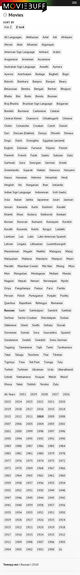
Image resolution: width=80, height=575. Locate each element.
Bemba (25, 89)
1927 (29, 520)
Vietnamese (23, 377)
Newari (35, 281)
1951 (29, 490)
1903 (18, 549)
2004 (40, 424)
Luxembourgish (56, 244)
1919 (51, 527)
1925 (51, 520)
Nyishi (64, 281)
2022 (40, 402)
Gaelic (45, 155)
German (50, 163)
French (22, 155)
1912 (62, 534)
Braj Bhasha (11, 103)
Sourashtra (50, 332)
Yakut (19, 384)
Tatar (7, 355)
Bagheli (53, 74)
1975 (29, 461)
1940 (18, 505)
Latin (30, 236)
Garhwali (9, 163)
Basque (50, 81)
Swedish (40, 340)
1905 (62, 542)
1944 (40, 498)
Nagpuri (9, 281)
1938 (40, 505)
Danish (63, 126)
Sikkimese (10, 325)
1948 (62, 490)
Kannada (22, 207)
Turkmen (22, 369)
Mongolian (20, 273)
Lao (21, 236)
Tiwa (22, 362)
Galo (70, 155)
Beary (62, 81)
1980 (40, 453)
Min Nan (47, 266)
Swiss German (58, 340)
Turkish (8, 369)
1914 (40, 534)
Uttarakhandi (65, 369)
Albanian (32, 44)
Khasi (20, 214)
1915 (29, 534)
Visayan (39, 377)
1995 (7, 438)
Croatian (38, 126)
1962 (40, 475)
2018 (18, 409)
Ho (20, 185)
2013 (7, 416)
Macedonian (11, 251)
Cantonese (39, 111)
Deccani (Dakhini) (24, 133)
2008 (62, 416)
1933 (29, 512)
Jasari (56, 199)
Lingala (21, 244)
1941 (7, 505)
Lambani (9, 236)
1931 (51, 512)
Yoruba (44, 384)
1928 (18, 520)
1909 (18, 542)
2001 (7, 431)
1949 (51, 490)
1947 (7, 498)
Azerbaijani (24, 74)
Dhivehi (55, 133)
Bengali (38, 89)
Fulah (34, 155)
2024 (18, 402)
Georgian (35, 163)
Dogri (7, 140)
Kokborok (46, 214)
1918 (62, 527)
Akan (20, 44)
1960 (62, 475)
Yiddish (31, 384)
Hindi (64, 177)
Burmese (23, 111)
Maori (69, 259)
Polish (21, 295)
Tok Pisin (34, 362)
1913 (51, 534)
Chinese (67, 118)
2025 (7, 402)
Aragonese (11, 59)
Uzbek (8, 377)
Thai (45, 355)
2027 (55, 394)
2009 (51, 416)
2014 (62, 409)
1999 (29, 431)
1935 (7, 512)
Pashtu (61, 288)
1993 (29, 438)
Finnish (63, 148)
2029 (33, 394)
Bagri (66, 74)
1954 (62, 483)
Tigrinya (9, 362)
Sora (36, 332)
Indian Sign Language (17, 192)
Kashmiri (47, 207)
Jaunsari (68, 199)
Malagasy (55, 251)
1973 (51, 461)
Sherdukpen (48, 318)
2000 (18, 431)
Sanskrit (52, 310)
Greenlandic (11, 170)
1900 (51, 549)
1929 (7, 520)
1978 (62, 453)
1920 (40, 527)
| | (21, 564)
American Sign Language (19, 52)
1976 (18, 461)
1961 (51, 475)
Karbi (35, 207)
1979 (51, 453)
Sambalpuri (36, 310)
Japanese (43, 199)
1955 (51, 483)
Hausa (8, 177)
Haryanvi (69, 170)
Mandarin (41, 259)
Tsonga (48, 362)
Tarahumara (64, 347)
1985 (51, 446)
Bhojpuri (66, 89)
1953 (7, 490)
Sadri (22, 310)
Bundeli (9, 111)
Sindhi (35, 325)
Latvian (8, 244)
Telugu (19, 355)
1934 (18, 512)
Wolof (64, 377)
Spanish (65, 332)
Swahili (26, 340)
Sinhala (48, 325)
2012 (18, 416)
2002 (62, 424)
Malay (69, 251)
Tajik (39, 347)
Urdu (51, 369)
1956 (40, 483)
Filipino (50, 148)
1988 (18, 446)
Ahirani (8, 44)
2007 (7, 424)
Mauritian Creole (28, 266)
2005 (29, 424)
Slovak (61, 325)
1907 (40, 542)
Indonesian (41, 192)
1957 (29, 483)
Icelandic (57, 185)
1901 (40, 549)
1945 (29, 498)
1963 (29, 475)
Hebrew (36, 177)
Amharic (44, 52)
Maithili (41, 251)
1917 (7, 534)
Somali (25, 332)
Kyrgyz (47, 229)
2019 (7, 409)
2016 (40, 409)
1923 (7, 527)
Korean (8, 222)
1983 (7, 453)
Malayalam (11, 259)
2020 (62, 402)
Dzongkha (32, 140)
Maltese (27, 259)
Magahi (27, 251)
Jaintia (29, 199)
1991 (51, 438)
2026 (66, 394)
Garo (22, 163)
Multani (53, 273)
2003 (51, 424)
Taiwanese (25, 347)
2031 (22, 394)
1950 (40, 490)
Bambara (22, 81)
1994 (18, 438)
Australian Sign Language (19, 67)
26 (60, 549)
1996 (62, 431)
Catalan (54, 111)
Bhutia (8, 96)
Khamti (8, 214)
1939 (29, 505)
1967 (51, 468)
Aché (46, 37)
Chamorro (32, 118)
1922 (18, 527)
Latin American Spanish (52, 236)
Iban (45, 185)
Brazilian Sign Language (37, 103)
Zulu (55, 384)
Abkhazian (32, 37)
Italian (18, 199)
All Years (9, 394)
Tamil (49, 347)
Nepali (22, 281)
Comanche (22, 126)
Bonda (39, 96)
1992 (40, 438)
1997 (51, 431)
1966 (62, 468)
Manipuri (57, 259)
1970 (18, 468)
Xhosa (8, 384)
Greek (62, 163)
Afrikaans (66, 37)
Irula (7, 199)
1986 (40, 446)
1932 (40, 512)
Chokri (8, 126)
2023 (29, 402)
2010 (40, 416)
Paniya (38, 288)
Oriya (7, 288)
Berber (52, 89)
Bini (18, 96)
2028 (44, 394)
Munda (67, 273)
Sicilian (64, 318)
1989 (7, 446)
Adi (55, 37)
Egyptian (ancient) (53, 140)
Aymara (57, 67)
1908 (29, 542)
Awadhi (44, 67)
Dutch (18, 140)
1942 (62, 498)
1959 (7, 483)
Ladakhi (60, 229)
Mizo (71, 266)
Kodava (32, 214)
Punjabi (51, 295)
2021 (51, 402)
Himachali (51, 177)
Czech (51, 126)
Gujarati (28, 170)
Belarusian (10, 89)
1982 (18, 453)
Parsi (50, 288)
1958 (18, 483)
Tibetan (57, 355)
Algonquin (48, 44)
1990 (62, 438)
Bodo (28, 96)
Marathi (8, 266)
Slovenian (10, 332)
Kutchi (35, 229)
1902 (29, 549)
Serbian (9, 318)
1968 (40, 468)
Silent (24, 325)
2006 (18, 424)
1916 (18, 534)
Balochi (8, 81)
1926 (40, 520)
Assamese (44, 59)
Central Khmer (13, 118)
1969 (29, 468)
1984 (62, 446)
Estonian (22, 148)
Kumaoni (37, 222)
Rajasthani (25, 303)
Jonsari (8, 207)
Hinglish (9, 185)
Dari (6, 133)
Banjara (37, 81)
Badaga (40, 74)
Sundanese (11, 340)
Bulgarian (62, 103)
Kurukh (8, 229)
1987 (29, 446)
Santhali (66, 310)
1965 (7, 475)
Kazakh (61, 207)
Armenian (27, 59)
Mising (60, 266)
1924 (62, 520)
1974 (40, 461)
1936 (62, 505)
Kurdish (67, 222)
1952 (18, 490)
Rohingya (41, 303)
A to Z (8, 27)
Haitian (41, 170)
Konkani (61, 214)
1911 (7, 542)
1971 (7, 468)
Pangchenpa (22, 288)
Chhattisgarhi (50, 118)
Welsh (52, 377)
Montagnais (38, 273)
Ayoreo (8, 74)
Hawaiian (21, 177)
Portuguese (36, 295)
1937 (51, 505)
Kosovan (22, 222)
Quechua (9, 303)
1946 (18, 498)
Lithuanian (36, 244)
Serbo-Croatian (27, 318)
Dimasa (68, 133)
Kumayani (52, 222)
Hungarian (32, 185)
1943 (51, 498)
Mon (7, 273)
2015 (51, 409)
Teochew (33, 355)
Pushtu (64, 295)
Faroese (37, 148)
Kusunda (22, 229)
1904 (7, 549)
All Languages (13, 37)
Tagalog (9, 347)
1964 (18, 475)
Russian (9, 310)
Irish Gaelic (59, 192)
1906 (51, 542)
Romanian (57, 303)
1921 (29, 527)
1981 (29, 453)
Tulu (60, 362)
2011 (29, 416)
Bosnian (52, 96)
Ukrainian (37, 369)
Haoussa (54, 170)
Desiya (42, 133)
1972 (62, 461)
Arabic (57, 52)
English (8, 148)
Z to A (20, 27)
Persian (8, 295)
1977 (7, 461)
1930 (62, 512)
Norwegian (50, 281)
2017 (29, 409)
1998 (40, 431)
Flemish (9, 155)
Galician (58, 155)
